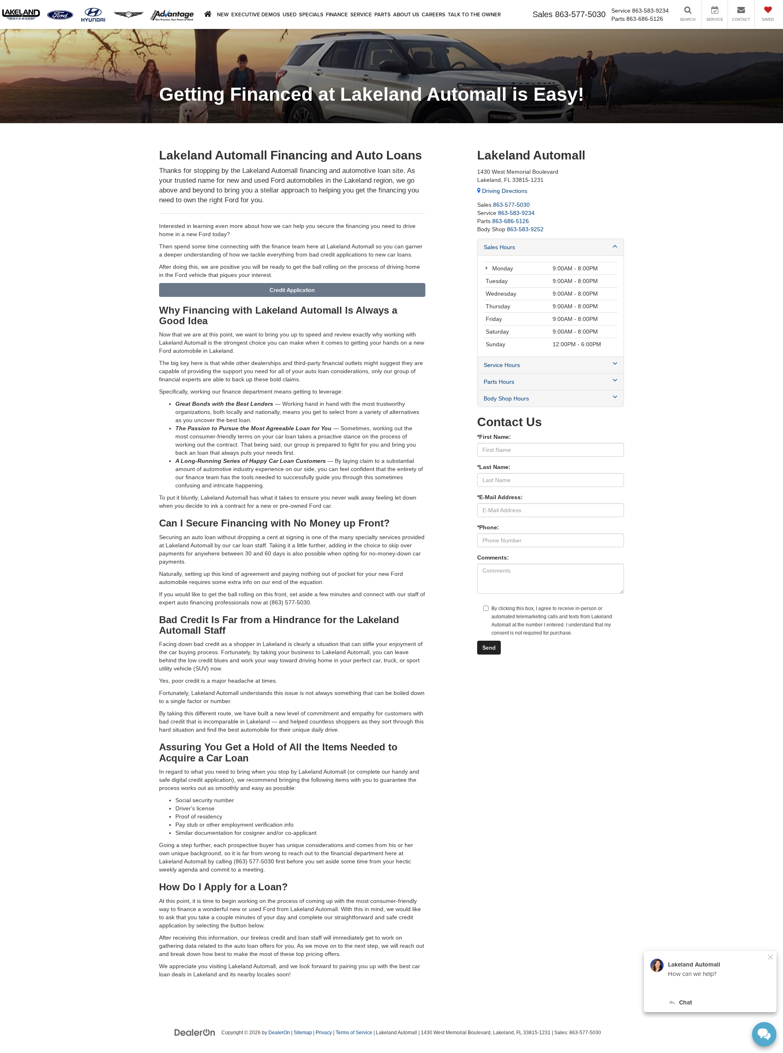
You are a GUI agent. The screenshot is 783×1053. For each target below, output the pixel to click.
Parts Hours (499, 381)
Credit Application (292, 290)
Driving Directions (503, 191)
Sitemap (303, 1032)
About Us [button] (406, 14)
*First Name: (494, 437)
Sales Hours (499, 247)
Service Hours (502, 365)
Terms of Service (354, 1032)
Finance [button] (337, 14)
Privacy (324, 1032)
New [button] (223, 14)
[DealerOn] (195, 1032)
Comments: (493, 557)
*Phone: (488, 527)
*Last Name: (494, 467)
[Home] (208, 14)
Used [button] (289, 14)
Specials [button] (311, 14)
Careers (433, 14)
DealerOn (279, 1032)
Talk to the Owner (474, 14)
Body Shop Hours (506, 398)
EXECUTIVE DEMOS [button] (255, 14)
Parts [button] (382, 14)
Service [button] (361, 14)
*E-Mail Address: (500, 497)
